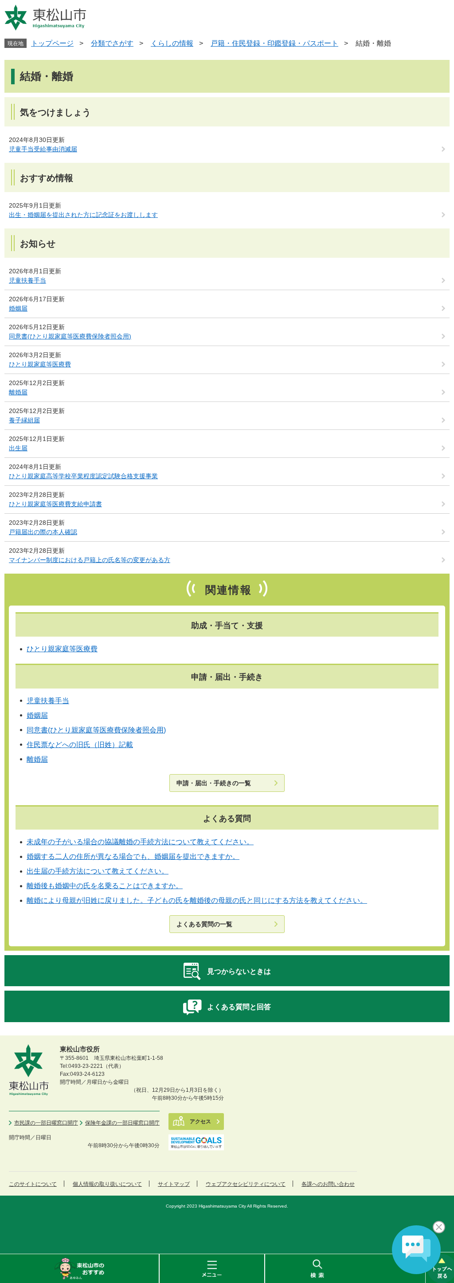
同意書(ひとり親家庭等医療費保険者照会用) (70, 336)
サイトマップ (174, 1184)
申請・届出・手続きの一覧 (213, 783)
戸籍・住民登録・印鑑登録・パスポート (274, 43)
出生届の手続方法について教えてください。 (97, 871)
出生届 (18, 448)
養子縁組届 (24, 420)
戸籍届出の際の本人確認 (43, 531)
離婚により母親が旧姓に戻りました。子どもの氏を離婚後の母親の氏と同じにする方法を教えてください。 (197, 900)
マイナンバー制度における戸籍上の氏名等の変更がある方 (89, 559)
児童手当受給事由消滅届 (43, 149)
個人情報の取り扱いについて (107, 1184)
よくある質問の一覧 (204, 924)
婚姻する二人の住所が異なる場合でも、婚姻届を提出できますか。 (133, 856)
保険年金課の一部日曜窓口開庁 (122, 1123)
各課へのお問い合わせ (328, 1184)
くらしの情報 (172, 43)
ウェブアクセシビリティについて (246, 1184)
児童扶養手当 (27, 280)
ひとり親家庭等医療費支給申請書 (55, 504)
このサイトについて (33, 1184)
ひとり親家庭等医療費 (40, 364)
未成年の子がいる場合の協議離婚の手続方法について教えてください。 (140, 842)
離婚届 (18, 392)
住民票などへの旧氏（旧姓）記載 (80, 744)
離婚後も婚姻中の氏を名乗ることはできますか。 (105, 885)
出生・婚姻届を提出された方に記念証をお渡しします (83, 214)
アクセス (200, 1121)
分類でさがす (112, 43)
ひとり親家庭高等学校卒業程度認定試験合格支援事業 (83, 476)
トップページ (52, 43)
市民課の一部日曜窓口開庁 (46, 1123)
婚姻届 (18, 308)
